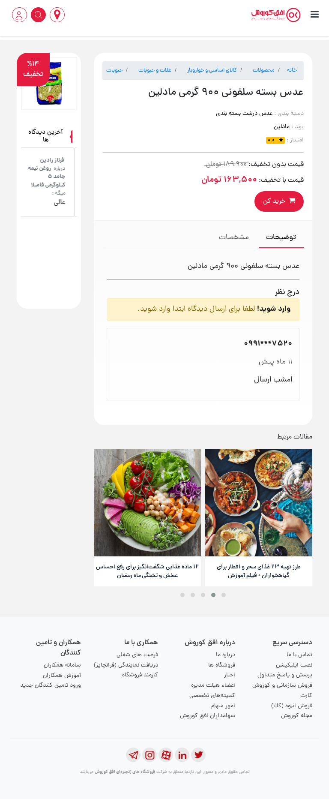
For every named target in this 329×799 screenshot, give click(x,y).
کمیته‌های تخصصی (212, 695)
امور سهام (223, 706)
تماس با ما (299, 655)
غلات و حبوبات (154, 70)
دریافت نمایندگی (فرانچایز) (126, 665)
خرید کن (274, 201)
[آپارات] (166, 755)
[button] (223, 595)
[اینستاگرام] (149, 755)
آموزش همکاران (62, 675)
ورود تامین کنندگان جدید (50, 685)
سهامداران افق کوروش (207, 716)
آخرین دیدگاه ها (45, 136)
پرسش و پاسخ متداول (284, 675)
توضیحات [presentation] (281, 237)
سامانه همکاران (62, 665)
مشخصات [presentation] (234, 237)
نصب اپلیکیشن (294, 665)
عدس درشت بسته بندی (244, 113)
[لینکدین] (182, 755)
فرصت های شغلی (137, 655)
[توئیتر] (198, 755)
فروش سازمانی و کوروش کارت (282, 690)
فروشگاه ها (221, 665)
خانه (292, 70)
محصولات (264, 70)
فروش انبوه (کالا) (291, 706)
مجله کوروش (296, 716)
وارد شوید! (273, 309)
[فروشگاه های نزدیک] (57, 14)
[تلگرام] (133, 755)
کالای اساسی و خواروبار (212, 70)
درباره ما (225, 655)
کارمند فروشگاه (140, 675)
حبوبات (114, 70)
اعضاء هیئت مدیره (213, 685)
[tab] (281, 238)
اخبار (229, 675)
